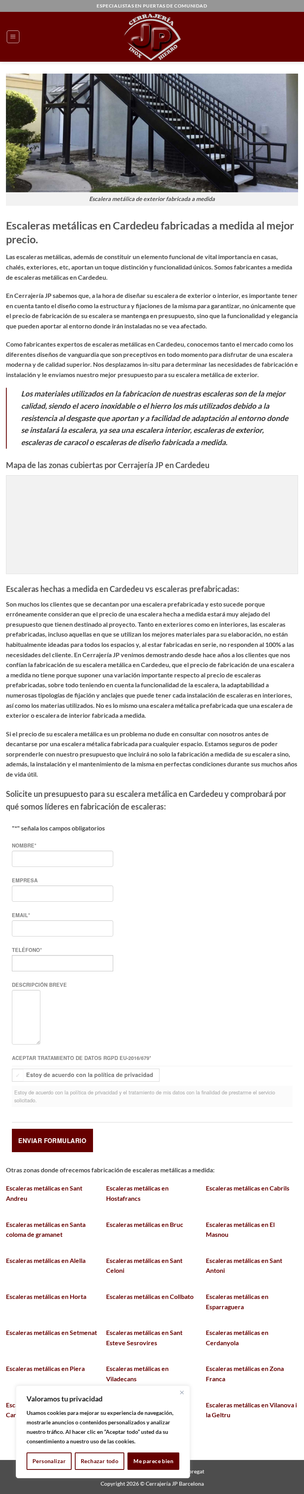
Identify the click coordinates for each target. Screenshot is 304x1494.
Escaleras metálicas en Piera (45, 1368)
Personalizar (49, 1461)
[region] (103, 1432)
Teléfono (27, 950)
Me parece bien (153, 1461)
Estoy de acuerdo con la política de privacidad (89, 1075)
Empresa (25, 880)
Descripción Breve (39, 984)
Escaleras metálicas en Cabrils (247, 1188)
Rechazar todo (99, 1461)
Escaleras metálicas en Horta (46, 1296)
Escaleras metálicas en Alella (46, 1260)
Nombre (24, 845)
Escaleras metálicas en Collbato (150, 1296)
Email (21, 915)
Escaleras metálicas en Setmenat (51, 1332)
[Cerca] (181, 1392)
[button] (13, 36)
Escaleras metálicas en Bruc (144, 1224)
